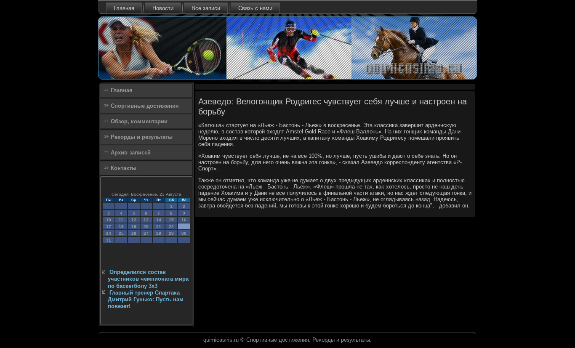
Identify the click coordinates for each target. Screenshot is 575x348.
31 (108, 240)
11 (121, 220)
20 (146, 226)
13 (146, 220)
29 (171, 233)
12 (133, 220)
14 (158, 220)
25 (121, 233)
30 (183, 233)
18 (121, 226)
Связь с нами (255, 8)
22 (171, 226)
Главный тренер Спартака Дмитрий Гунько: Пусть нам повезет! (146, 300)
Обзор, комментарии (139, 121)
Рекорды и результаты (142, 137)
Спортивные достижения (145, 106)
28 (158, 233)
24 (108, 233)
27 (146, 233)
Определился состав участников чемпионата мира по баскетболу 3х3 (148, 279)
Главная (124, 8)
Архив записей (131, 152)
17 (108, 226)
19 (133, 226)
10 (108, 220)
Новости (162, 8)
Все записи (206, 8)
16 (183, 220)
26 (133, 233)
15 (171, 220)
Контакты (123, 168)
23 (183, 226)
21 (158, 226)
